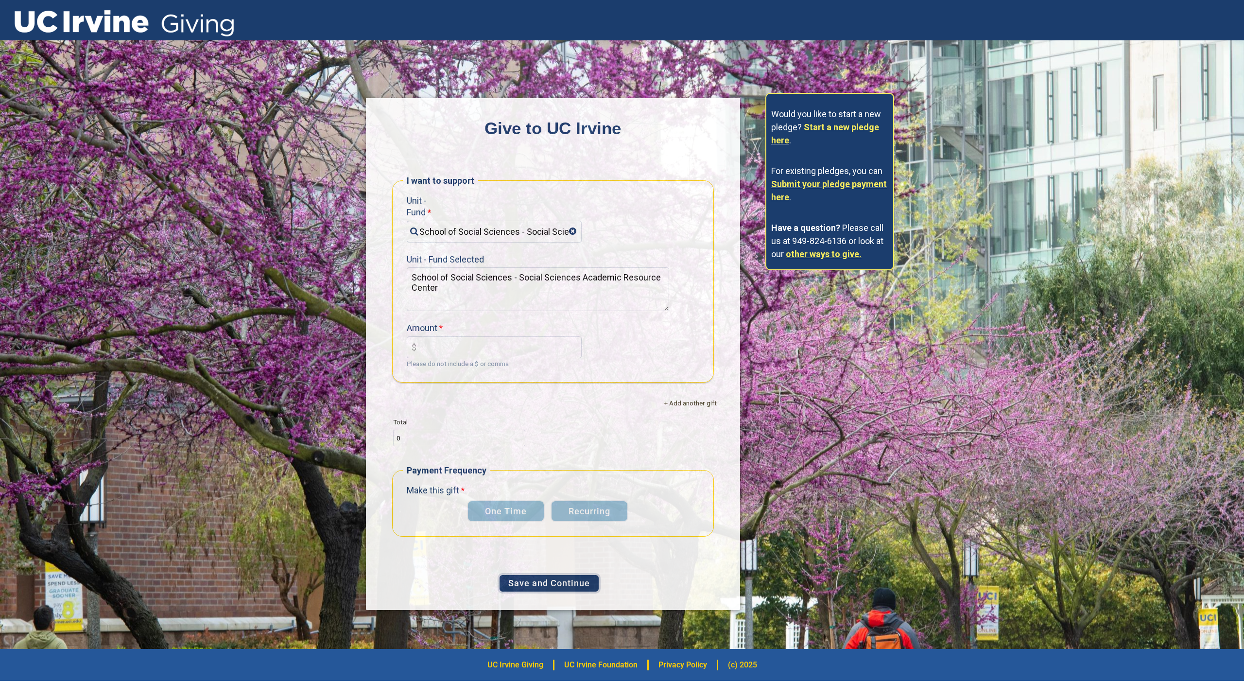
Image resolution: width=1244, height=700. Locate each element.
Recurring (589, 511)
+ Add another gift (690, 403)
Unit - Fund (417, 206)
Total (400, 422)
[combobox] (494, 232)
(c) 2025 (742, 664)
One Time (506, 511)
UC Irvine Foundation (601, 664)
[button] (572, 231)
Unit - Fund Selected (445, 259)
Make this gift (433, 490)
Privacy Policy (682, 664)
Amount (422, 328)
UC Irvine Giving (515, 664)
